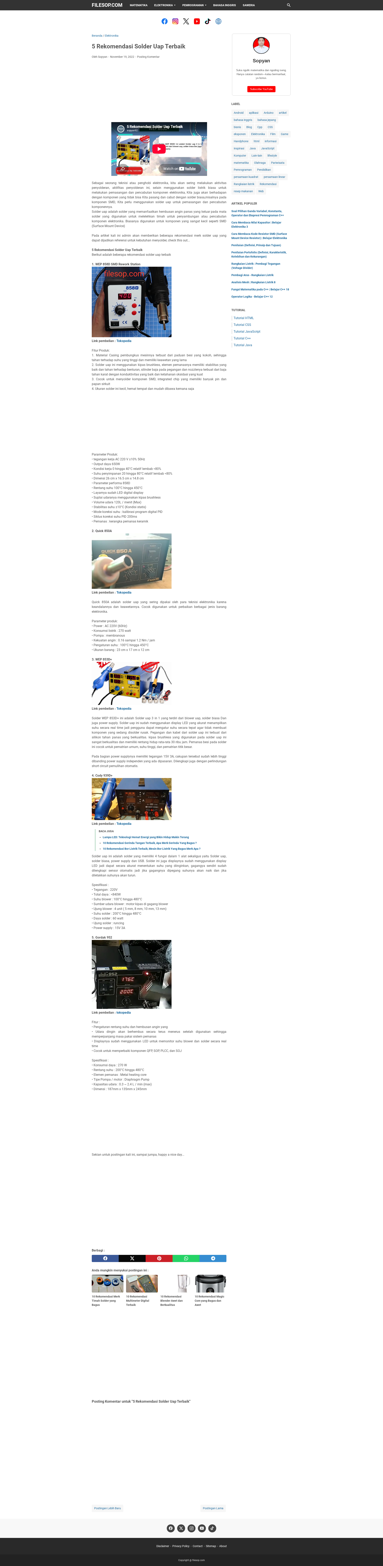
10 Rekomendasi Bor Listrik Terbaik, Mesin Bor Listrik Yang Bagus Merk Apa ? (151, 848)
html (256, 141)
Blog (249, 127)
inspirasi (239, 148)
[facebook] (105, 1258)
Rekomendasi (268, 184)
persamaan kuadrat (246, 176)
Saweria (249, 5)
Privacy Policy (181, 1546)
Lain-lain (257, 155)
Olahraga (260, 162)
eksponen (240, 134)
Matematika (138, 5)
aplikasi (253, 112)
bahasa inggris (243, 120)
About (223, 1546)
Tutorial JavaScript (247, 331)
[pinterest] (159, 1258)
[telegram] (212, 1258)
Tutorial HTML (244, 318)
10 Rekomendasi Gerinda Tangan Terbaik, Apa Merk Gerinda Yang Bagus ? (150, 843)
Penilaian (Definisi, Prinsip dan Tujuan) (256, 245)
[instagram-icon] (191, 1528)
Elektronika (163, 5)
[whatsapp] (186, 1258)
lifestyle (272, 155)
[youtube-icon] (202, 1528)
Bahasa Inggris (224, 5)
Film (272, 134)
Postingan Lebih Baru (107, 1508)
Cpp (259, 127)
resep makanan (243, 191)
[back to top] (375, 1557)
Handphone (241, 141)
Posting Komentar (148, 56)
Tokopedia (123, 341)
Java (253, 148)
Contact (198, 1546)
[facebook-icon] (171, 1528)
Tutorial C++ (242, 338)
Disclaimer (162, 1546)
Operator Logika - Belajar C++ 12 (252, 296)
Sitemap (211, 1546)
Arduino (268, 112)
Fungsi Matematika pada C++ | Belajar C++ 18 (260, 289)
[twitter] (132, 1258)
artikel (282, 112)
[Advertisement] (159, 92)
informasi (270, 141)
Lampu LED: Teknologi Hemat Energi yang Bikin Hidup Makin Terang (146, 837)
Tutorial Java (243, 345)
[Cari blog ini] (288, 5)
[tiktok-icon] (212, 1528)
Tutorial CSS (242, 325)
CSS (270, 127)
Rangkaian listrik (244, 184)
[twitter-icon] (181, 1528)
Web (261, 191)
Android (239, 112)
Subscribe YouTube (261, 89)
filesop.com (107, 5)
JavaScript (267, 148)
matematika (241, 162)
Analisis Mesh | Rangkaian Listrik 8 (253, 282)
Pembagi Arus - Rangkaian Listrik (252, 275)
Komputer (240, 155)
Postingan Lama (213, 1508)
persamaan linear (274, 176)
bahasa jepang (267, 120)
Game (284, 134)
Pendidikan (264, 169)
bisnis (237, 127)
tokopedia (123, 1012)
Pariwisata (277, 162)
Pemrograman (193, 5)
